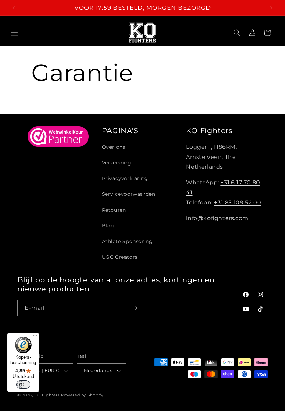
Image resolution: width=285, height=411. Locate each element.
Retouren (114, 210)
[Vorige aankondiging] (13, 7)
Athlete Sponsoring (127, 241)
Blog (108, 226)
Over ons (113, 147)
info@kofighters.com (217, 218)
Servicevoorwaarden (128, 194)
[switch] (23, 384)
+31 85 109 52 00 (237, 202)
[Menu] (35, 337)
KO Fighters (47, 395)
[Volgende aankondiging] (271, 7)
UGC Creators (120, 257)
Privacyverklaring (125, 178)
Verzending (116, 163)
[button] (14, 32)
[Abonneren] (134, 308)
